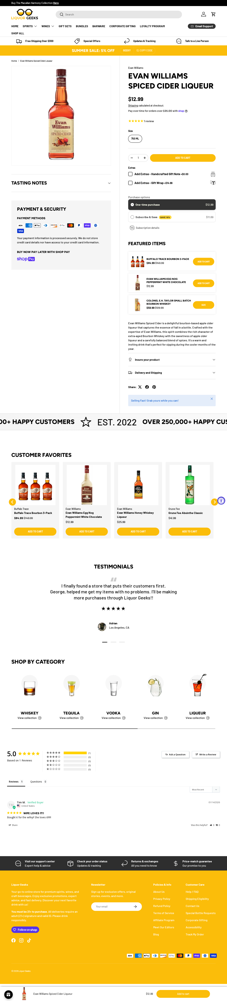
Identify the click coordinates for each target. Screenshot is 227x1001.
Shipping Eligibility (197, 898)
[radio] (132, 204)
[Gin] (155, 689)
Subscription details (147, 227)
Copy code (146, 50)
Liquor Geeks (25, 971)
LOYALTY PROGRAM (152, 26)
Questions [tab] (36, 781)
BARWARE (98, 26)
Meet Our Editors (163, 927)
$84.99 (18, 518)
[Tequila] (72, 689)
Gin (155, 713)
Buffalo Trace (21, 508)
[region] (113, 502)
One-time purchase (147, 204)
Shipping (133, 105)
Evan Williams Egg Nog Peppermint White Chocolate (166, 280)
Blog (156, 934)
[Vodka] (114, 689)
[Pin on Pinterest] (154, 387)
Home (14, 61)
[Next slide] (214, 502)
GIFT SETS (65, 26)
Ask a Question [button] (177, 754)
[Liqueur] (197, 689)
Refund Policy (161, 905)
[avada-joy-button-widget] (8, 994)
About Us (159, 891)
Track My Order (195, 934)
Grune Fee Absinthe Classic (185, 512)
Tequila (71, 713)
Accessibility (194, 927)
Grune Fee (174, 508)
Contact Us (192, 905)
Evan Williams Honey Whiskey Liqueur (135, 514)
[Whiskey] (30, 689)
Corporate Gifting (196, 920)
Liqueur (197, 713)
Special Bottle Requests (201, 913)
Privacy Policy (161, 898)
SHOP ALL (17, 33)
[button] (213, 14)
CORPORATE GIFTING (122, 26)
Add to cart (182, 157)
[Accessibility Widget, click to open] (221, 500)
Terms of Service (163, 913)
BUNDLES (82, 26)
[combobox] (119, 14)
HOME (14, 26)
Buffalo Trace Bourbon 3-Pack (167, 259)
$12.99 (69, 522)
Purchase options (139, 197)
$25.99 (121, 522)
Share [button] (14, 825)
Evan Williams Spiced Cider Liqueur (36, 61)
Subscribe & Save (152, 217)
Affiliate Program (163, 920)
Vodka (113, 713)
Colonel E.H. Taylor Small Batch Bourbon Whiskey (168, 302)
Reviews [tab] (13, 781)
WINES (45, 26)
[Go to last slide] (12, 502)
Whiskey (29, 713)
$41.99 (172, 518)
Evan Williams (135, 67)
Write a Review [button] (207, 754)
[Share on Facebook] (147, 387)
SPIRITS (28, 26)
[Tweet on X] (139, 387)
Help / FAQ (192, 891)
